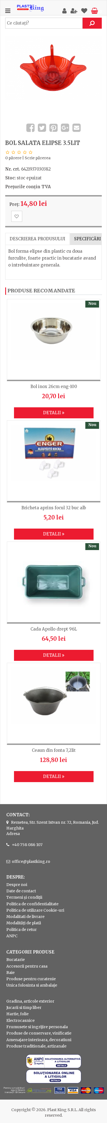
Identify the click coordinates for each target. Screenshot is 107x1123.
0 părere (13, 157)
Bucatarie (15, 959)
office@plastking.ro (31, 861)
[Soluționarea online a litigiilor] (53, 1081)
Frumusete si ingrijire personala (37, 1026)
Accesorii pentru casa (26, 966)
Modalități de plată (23, 922)
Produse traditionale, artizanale (36, 1046)
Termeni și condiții (24, 897)
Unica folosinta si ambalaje (31, 985)
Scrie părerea (37, 157)
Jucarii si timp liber (23, 1007)
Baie (10, 972)
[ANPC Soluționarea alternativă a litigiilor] (53, 1066)
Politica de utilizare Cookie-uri (35, 910)
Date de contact (21, 890)
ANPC (12, 935)
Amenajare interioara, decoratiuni (38, 1039)
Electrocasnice (20, 1020)
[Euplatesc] (53, 1094)
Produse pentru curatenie (31, 978)
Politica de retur (21, 929)
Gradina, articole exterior (30, 1001)
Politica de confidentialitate (32, 903)
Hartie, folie (17, 1013)
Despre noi (16, 884)
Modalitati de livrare (25, 916)
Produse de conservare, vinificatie (38, 1033)
